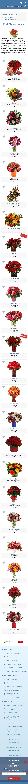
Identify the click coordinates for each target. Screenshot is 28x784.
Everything (14, 78)
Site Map (9, 697)
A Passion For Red (14, 278)
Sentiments (19, 667)
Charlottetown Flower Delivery (13, 747)
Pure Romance (14, 454)
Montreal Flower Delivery (14, 753)
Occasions (10, 667)
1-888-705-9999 (17, 705)
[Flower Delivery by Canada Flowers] (14, 6)
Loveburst (14, 253)
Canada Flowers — (9, 15)
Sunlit (14, 103)
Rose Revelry (14, 429)
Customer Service (10, 676)
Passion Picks (14, 554)
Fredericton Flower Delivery (13, 745)
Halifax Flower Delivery (13, 739)
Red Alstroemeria (10, 20)
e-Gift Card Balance (13, 690)
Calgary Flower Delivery (13, 755)
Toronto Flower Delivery (13, 723)
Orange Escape (13, 404)
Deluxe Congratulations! (14, 203)
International (15, 671)
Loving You (14, 328)
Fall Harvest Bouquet (14, 228)
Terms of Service (12, 683)
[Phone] (16, 3)
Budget (17, 657)
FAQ (8, 679)
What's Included (9, 17)
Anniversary (17, 653)
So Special (14, 128)
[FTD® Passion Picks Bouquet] (14, 544)
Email (8, 705)
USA (8, 671)
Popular (9, 664)
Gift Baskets (17, 664)
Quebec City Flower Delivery (14, 726)
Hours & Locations (12, 709)
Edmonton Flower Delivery (13, 729)
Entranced (14, 579)
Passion (14, 504)
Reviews (19, 686)
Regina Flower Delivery (13, 737)
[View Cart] (24, 3)
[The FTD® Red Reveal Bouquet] (14, 369)
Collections (7, 649)
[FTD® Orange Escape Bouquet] (14, 394)
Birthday (9, 657)
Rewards (17, 697)
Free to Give (14, 479)
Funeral (9, 660)
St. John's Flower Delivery (13, 742)
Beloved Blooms (14, 354)
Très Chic (14, 303)
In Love (14, 604)
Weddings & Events (12, 694)
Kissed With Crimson (14, 629)
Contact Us (7, 702)
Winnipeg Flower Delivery (13, 734)
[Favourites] (20, 3)
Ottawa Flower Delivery (13, 750)
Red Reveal (14, 379)
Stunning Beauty (14, 153)
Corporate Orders (12, 712)
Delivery (14, 679)
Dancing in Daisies (14, 529)
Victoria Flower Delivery (13, 731)
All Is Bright (14, 178)
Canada (24, 671)
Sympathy (17, 660)
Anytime (9, 653)
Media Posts (11, 686)
